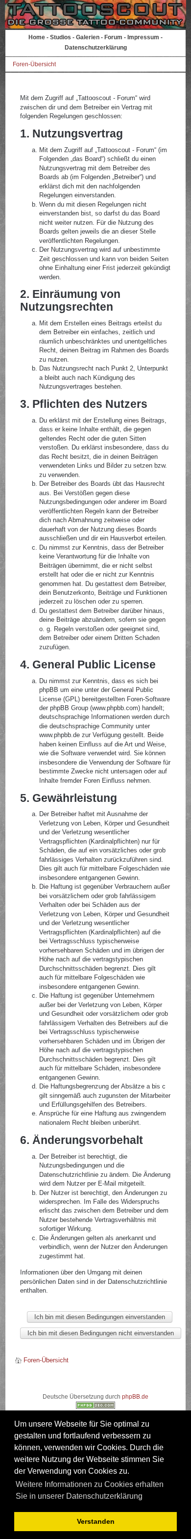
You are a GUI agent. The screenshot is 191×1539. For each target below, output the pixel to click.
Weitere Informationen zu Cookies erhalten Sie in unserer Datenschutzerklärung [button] (90, 1490)
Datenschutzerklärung (96, 47)
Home (36, 37)
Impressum (143, 37)
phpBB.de (135, 1396)
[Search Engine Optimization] (95, 1407)
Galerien (87, 37)
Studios (60, 37)
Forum (113, 37)
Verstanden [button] (96, 1521)
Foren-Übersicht (34, 64)
